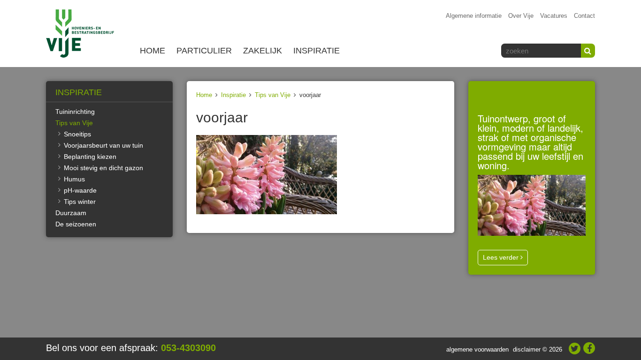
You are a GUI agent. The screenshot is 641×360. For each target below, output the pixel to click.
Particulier (204, 50)
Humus (74, 179)
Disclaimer (527, 349)
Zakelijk (262, 50)
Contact (584, 15)
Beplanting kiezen (90, 156)
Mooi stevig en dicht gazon (103, 168)
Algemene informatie (474, 15)
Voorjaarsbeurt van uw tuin (103, 145)
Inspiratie (316, 50)
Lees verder (501, 257)
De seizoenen (75, 224)
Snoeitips (77, 134)
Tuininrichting (75, 111)
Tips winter (80, 201)
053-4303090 (188, 348)
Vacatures (553, 15)
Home (152, 50)
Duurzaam (70, 213)
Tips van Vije (272, 94)
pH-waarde (80, 190)
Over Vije (521, 15)
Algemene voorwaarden (477, 349)
